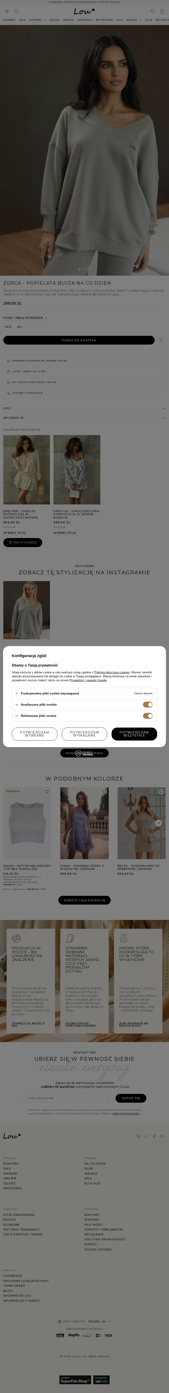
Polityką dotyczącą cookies (112, 672)
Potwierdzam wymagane (84, 733)
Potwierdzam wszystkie (134, 733)
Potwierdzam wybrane (34, 733)
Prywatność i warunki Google (88, 680)
